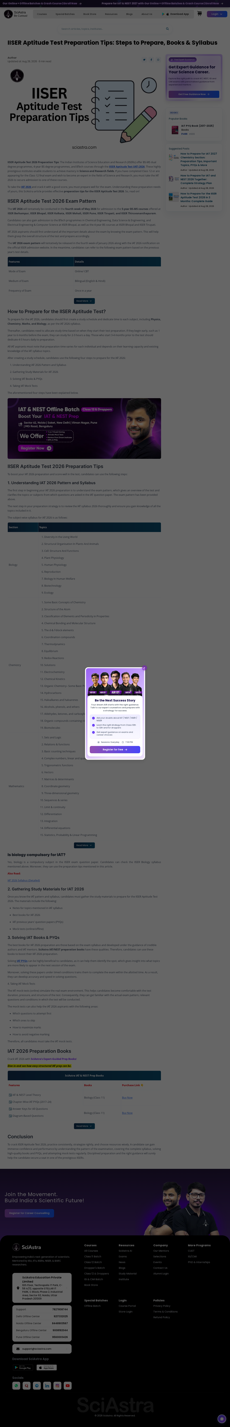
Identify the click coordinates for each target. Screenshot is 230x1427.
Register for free (113, 749)
